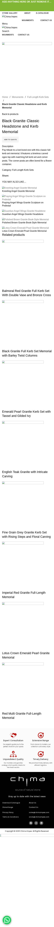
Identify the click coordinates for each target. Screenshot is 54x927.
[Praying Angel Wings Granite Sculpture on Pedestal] (27, 198)
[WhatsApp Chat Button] (7, 920)
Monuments (17, 97)
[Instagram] (36, 823)
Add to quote (10, 139)
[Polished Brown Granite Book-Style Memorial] (25, 219)
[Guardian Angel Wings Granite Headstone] (24, 211)
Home (5, 97)
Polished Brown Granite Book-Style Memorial (24, 222)
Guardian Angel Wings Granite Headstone (22, 214)
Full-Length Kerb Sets (38, 97)
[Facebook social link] (20, 5)
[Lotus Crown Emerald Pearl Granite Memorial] (25, 228)
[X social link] (23, 5)
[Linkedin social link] (30, 5)
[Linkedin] (41, 823)
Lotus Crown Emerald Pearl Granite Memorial (24, 231)
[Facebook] (31, 823)
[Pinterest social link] (27, 5)
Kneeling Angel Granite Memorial (18, 191)
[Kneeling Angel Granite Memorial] (19, 188)
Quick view (5, 285)
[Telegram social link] (33, 5)
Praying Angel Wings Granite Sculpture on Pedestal (22, 204)
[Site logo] (9, 16)
